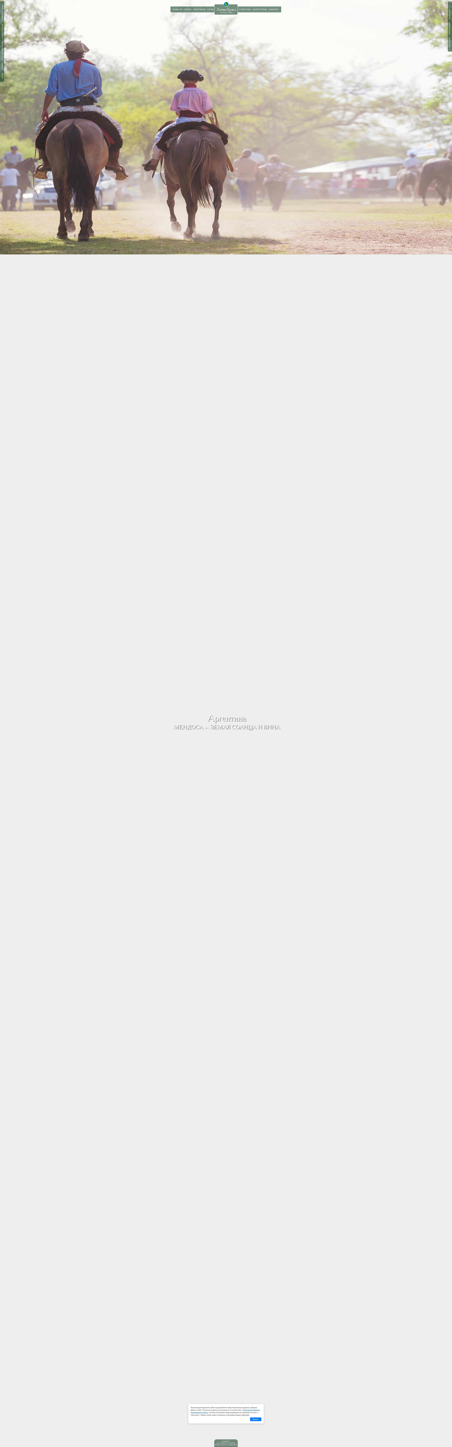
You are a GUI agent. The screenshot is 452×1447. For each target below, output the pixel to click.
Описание (449, 43)
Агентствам (259, 9)
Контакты (199, 9)
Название (449, 14)
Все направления (2, 51)
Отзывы (2, 66)
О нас (210, 9)
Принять (255, 1419)
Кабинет (273, 9)
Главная (177, 9)
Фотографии (449, 28)
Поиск (187, 9)
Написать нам (2, 31)
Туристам (244, 9)
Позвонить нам (2, 13)
